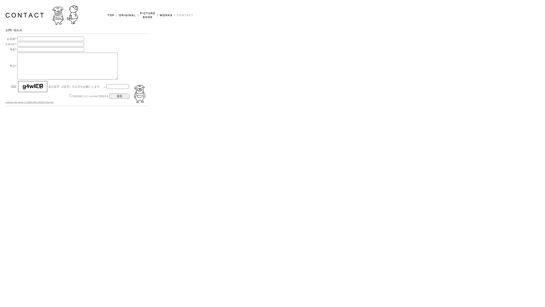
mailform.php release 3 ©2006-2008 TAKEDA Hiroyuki (30, 102)
